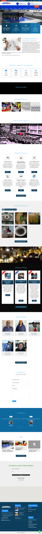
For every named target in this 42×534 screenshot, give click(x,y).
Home (3, 8)
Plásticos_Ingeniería (8, 209)
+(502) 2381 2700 (5, 517)
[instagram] (21, 480)
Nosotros (6, 8)
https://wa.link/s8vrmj (32, 509)
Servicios (15, 8)
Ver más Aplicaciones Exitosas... (21, 241)
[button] (39, 531)
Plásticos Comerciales (32, 527)
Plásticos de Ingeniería (32, 8)
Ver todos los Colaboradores (21, 362)
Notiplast (39, 0)
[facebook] (19, 480)
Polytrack (14, 209)
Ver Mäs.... (21, 300)
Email (12, 471)
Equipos (11, 8)
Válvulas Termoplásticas (33, 524)
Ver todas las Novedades (21, 455)
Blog (38, 8)
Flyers (31, 0)
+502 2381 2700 (22, 4)
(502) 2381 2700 (14, 0)
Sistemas (19, 8)
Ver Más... (5, 20)
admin (22, 447)
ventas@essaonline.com (21, 0)
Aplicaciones (35, 0)
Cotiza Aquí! (36, 6)
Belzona (30, 521)
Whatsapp (30, 507)
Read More (7, 326)
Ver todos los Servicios (21, 195)
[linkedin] (23, 480)
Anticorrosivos (25, 8)
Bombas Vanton (17, 517)
